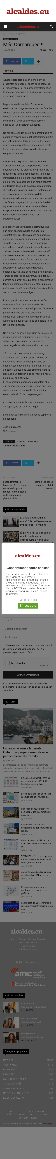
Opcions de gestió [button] (28, 600)
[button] (5, 26)
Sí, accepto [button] (28, 605)
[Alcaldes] (28, 11)
